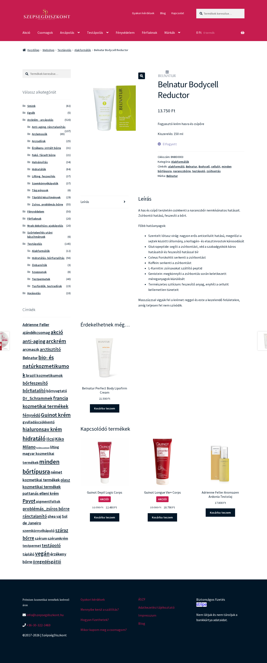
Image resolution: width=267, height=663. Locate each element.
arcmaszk (31, 349)
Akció (26, 32)
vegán (42, 553)
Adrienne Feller (36, 324)
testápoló (198, 171)
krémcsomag (42, 447)
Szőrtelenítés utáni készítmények (40, 235)
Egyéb (31, 113)
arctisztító (50, 349)
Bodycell (204, 166)
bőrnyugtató (56, 390)
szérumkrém (58, 538)
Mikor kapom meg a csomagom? (104, 630)
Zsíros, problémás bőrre (47, 204)
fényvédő (31, 415)
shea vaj (54, 516)
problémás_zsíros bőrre (46, 509)
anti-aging (34, 341)
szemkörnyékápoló (39, 530)
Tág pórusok (40, 190)
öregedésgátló (47, 561)
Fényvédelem (125, 32)
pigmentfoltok (48, 501)
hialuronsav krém (42, 429)
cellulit (215, 166)
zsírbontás (214, 171)
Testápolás (95, 32)
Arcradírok (38, 141)
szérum (41, 538)
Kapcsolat (177, 13)
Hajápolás (34, 293)
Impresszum (147, 615)
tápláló (28, 554)
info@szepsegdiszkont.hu (45, 615)
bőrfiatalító (34, 390)
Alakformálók (82, 50)
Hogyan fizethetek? (95, 620)
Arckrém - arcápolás (40, 120)
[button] (141, 76)
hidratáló (34, 438)
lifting (54, 447)
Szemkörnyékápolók (45, 183)
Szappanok (39, 272)
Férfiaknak (149, 32)
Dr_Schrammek (38, 398)
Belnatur (191, 166)
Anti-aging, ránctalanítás (48, 127)
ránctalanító (35, 516)
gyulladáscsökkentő (39, 422)
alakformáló (176, 166)
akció (57, 332)
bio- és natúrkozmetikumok (46, 366)
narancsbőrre (182, 171)
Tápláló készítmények (46, 197)
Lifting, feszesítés (43, 176)
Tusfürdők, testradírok (47, 286)
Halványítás (40, 162)
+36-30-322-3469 (38, 625)
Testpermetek (41, 279)
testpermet (32, 545)
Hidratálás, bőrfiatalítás (48, 258)
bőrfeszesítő (35, 383)
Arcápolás (67, 32)
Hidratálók (39, 169)
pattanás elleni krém (41, 493)
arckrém (56, 341)
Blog (163, 13)
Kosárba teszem (104, 408)
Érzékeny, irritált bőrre (46, 148)
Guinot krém (56, 414)
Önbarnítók (39, 265)
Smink (31, 106)
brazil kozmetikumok (44, 375)
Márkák (169, 32)
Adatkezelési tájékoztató (156, 607)
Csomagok (45, 32)
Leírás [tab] (85, 202)
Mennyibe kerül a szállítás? (100, 609)
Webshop (48, 50)
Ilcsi (50, 439)
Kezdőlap (33, 50)
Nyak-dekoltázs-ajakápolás (45, 226)
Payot (29, 501)
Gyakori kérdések (143, 13)
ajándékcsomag (36, 332)
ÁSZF (141, 599)
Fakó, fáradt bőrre (43, 155)
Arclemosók (39, 134)
